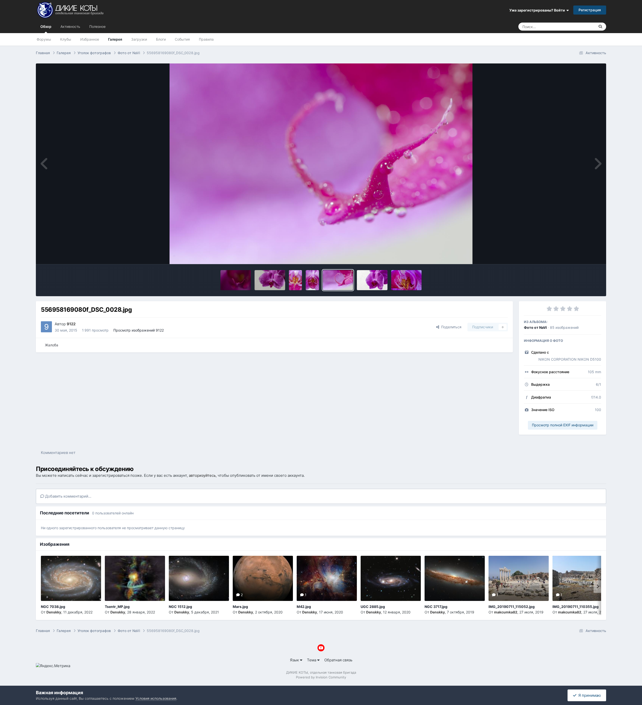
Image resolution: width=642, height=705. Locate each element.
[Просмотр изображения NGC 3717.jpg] (455, 578)
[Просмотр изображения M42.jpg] (327, 578)
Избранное (89, 39)
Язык (295, 660)
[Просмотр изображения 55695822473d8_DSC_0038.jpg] (312, 280)
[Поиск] (600, 27)
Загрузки (139, 39)
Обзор (45, 26)
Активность (70, 26)
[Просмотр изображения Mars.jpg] (263, 578)
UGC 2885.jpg (373, 606)
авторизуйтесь (202, 475)
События (182, 39)
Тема (312, 660)
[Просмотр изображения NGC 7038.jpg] (71, 578)
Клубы (65, 39)
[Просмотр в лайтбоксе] (321, 163)
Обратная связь (338, 660)
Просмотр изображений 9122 (138, 330)
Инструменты (582, 255)
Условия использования (155, 698)
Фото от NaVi (535, 327)
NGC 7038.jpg (53, 606)
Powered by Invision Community (321, 677)
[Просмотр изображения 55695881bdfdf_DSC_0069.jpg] (270, 280)
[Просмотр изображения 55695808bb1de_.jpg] (372, 280)
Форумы (44, 39)
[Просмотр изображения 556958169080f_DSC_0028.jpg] (338, 280)
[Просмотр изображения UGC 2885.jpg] (391, 578)
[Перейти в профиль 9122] (46, 326)
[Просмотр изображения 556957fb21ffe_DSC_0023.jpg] (406, 280)
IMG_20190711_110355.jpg (575, 606)
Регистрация (590, 10)
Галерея (115, 39)
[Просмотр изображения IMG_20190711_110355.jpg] (582, 578)
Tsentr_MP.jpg (117, 606)
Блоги (161, 39)
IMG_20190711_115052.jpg (512, 606)
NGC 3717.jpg (436, 606)
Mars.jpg (240, 606)
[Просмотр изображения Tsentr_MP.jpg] (135, 578)
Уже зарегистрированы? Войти (538, 10)
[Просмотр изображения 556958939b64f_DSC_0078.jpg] (235, 280)
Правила (206, 39)
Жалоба (51, 345)
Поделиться (450, 327)
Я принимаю (588, 695)
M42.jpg (304, 606)
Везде (583, 26)
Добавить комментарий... (67, 496)
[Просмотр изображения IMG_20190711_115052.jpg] (519, 578)
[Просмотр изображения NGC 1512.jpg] (199, 578)
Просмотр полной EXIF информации (562, 425)
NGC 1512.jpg (180, 606)
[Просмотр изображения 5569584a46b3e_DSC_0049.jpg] (295, 280)
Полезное (97, 26)
